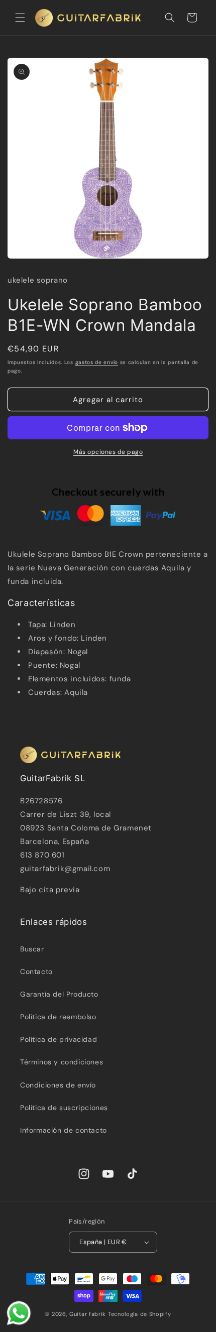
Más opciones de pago (108, 452)
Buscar (32, 948)
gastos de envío (97, 362)
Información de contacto (63, 1130)
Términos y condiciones (61, 1061)
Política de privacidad (58, 1039)
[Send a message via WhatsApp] (19, 1313)
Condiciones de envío (58, 1084)
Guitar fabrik (88, 1313)
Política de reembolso (58, 1016)
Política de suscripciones (64, 1107)
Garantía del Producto (59, 994)
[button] (20, 18)
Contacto (36, 971)
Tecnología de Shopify (139, 1313)
